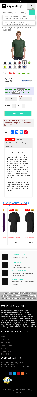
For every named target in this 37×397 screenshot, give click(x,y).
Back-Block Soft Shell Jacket (25, 237)
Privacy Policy (6, 351)
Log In (19, 2)
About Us (4, 336)
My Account (5, 342)
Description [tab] (10, 139)
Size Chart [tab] (9, 143)
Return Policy (6, 348)
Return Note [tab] (10, 146)
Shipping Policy (7, 345)
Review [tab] (19, 139)
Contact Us (5, 339)
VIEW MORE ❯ (6, 205)
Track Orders (6, 354)
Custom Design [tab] (21, 143)
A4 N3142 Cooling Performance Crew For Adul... (11, 237)
